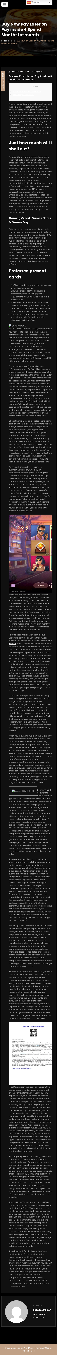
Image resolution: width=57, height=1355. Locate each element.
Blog (13, 40)
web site (12, 643)
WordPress (28, 1348)
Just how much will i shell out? (27, 91)
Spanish (35, 2)
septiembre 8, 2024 (3, 81)
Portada (5, 40)
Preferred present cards (23, 94)
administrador (17, 71)
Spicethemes (28, 1351)
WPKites (46, 1348)
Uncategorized (37, 71)
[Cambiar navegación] (4, 4)
